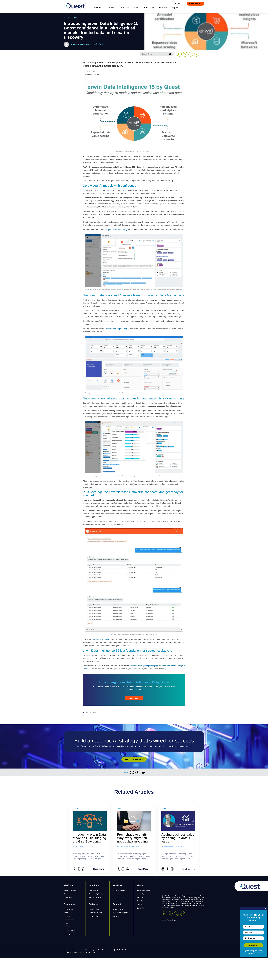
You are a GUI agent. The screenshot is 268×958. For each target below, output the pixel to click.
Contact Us (140, 908)
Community (116, 916)
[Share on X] (132, 772)
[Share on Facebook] (137, 772)
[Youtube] (182, 913)
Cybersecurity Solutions (96, 894)
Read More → (100, 869)
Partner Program (94, 909)
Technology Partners (95, 912)
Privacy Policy (89, 950)
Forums (66, 927)
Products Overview (119, 890)
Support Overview (119, 909)
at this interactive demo (100, 639)
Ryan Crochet (79, 846)
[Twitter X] (170, 913)
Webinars (67, 916)
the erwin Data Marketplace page (115, 329)
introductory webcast (169, 666)
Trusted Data (68, 897)
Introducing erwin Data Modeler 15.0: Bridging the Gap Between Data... (89, 838)
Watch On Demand (134, 759)
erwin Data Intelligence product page (144, 666)
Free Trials (195, 4)
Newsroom (140, 897)
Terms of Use (76, 950)
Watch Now (134, 698)
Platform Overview (70, 890)
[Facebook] (176, 913)
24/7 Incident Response (120, 912)
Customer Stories (69, 920)
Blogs (66, 17)
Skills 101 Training (70, 930)
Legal (66, 950)
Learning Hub (68, 934)
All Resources (68, 909)
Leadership (140, 894)
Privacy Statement (258, 951)
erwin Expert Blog (90, 712)
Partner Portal (93, 916)
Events (66, 912)
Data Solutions (93, 890)
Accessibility (137, 950)
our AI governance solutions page (115, 230)
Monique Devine (85, 44)
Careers (139, 904)
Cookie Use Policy (123, 950)
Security (66, 894)
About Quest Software (144, 890)
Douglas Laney (168, 846)
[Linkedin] (164, 913)
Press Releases (142, 901)
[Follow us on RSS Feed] (196, 54)
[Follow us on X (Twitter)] (185, 54)
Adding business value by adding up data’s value (178, 838)
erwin (75, 17)
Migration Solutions (95, 897)
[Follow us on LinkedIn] (179, 54)
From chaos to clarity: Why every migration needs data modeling (132, 838)
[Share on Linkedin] (143, 772)
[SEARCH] (170, 54)
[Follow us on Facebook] (190, 54)
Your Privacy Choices (105, 950)
